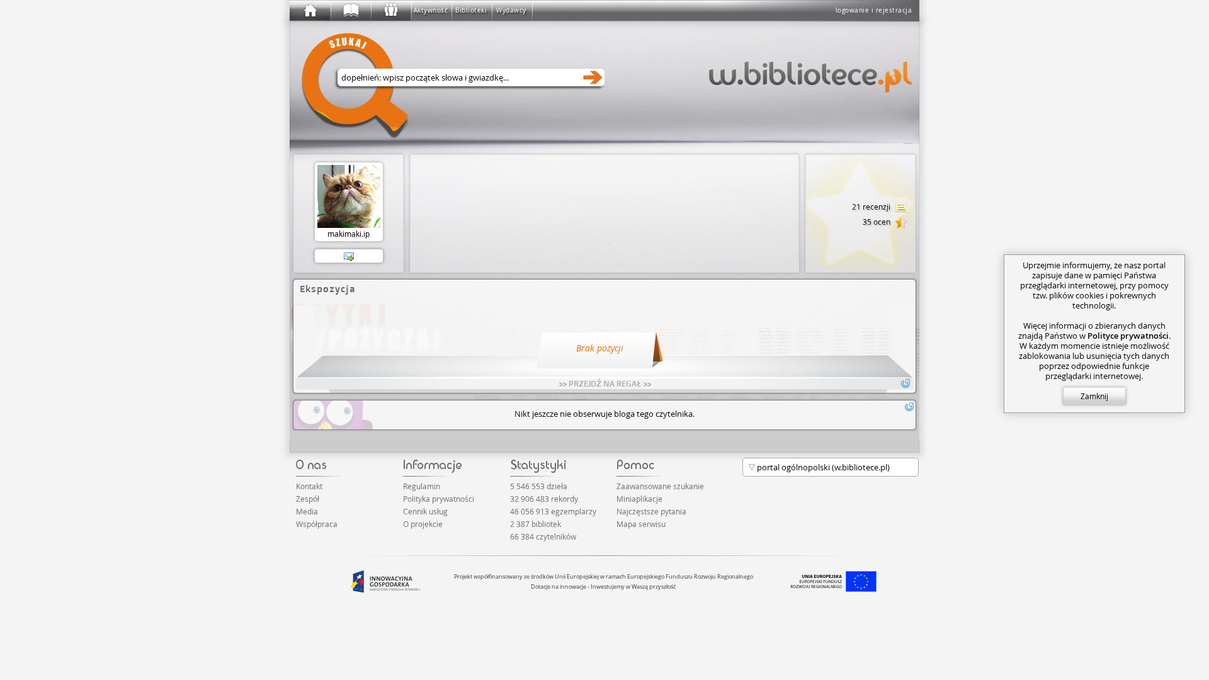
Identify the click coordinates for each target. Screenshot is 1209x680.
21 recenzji (872, 206)
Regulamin (421, 486)
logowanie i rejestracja (874, 10)
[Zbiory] (350, 10)
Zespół (307, 499)
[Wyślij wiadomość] (349, 256)
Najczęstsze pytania (651, 511)
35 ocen (877, 222)
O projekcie (423, 524)
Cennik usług (425, 511)
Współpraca (317, 524)
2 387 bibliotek (535, 524)
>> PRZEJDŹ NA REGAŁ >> (605, 383)
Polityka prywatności (438, 499)
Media (307, 511)
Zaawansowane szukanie (660, 486)
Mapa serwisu (641, 524)
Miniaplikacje (639, 499)
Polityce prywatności (1128, 335)
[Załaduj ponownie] (909, 407)
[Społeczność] (390, 10)
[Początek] (310, 10)
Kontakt (309, 486)
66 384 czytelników (543, 536)
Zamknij (1094, 396)
